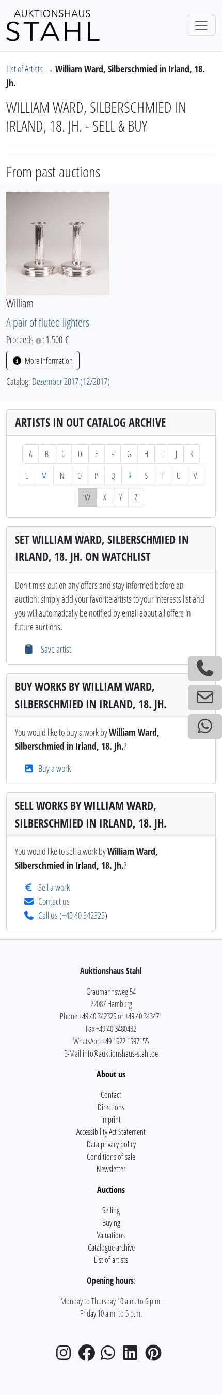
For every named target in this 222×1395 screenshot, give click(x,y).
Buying (111, 1222)
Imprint (111, 1119)
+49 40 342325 (83, 915)
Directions (111, 1107)
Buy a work (54, 768)
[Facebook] (88, 1355)
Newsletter (111, 1169)
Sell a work (54, 887)
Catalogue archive (111, 1247)
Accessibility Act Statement (111, 1132)
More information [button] (48, 360)
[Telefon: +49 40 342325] (205, 668)
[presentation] (57, 242)
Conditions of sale (111, 1156)
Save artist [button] (54, 649)
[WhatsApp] (111, 1355)
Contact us (54, 901)
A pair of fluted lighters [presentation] (47, 322)
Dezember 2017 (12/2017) (71, 381)
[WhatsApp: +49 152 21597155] (205, 726)
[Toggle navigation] (201, 25)
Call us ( (50, 915)
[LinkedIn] (133, 1355)
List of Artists (25, 68)
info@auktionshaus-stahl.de (120, 1053)
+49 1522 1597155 (125, 1041)
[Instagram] (66, 1355)
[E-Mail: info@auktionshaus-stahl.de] (205, 697)
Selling (111, 1210)
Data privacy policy (111, 1144)
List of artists (111, 1260)
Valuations (111, 1235)
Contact (111, 1094)
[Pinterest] (155, 1355)
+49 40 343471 (143, 1016)
